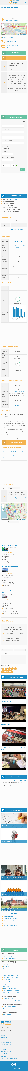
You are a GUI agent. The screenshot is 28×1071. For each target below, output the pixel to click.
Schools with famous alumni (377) (11, 993)
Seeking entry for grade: (8, 157)
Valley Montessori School (14, 496)
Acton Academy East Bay (16, 497)
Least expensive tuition (17, 229)
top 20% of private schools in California (13, 221)
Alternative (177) (7, 982)
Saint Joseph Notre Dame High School (17, 499)
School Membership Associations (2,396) (12, 991)
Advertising (3, 1056)
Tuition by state (7, 1015)
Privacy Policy (17, 1069)
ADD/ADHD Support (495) (9, 984)
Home (2, 1033)
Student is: (5, 146)
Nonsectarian (17, 251)
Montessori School (13, 199)
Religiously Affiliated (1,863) (9, 988)
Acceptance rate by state (9, 1017)
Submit (22, 170)
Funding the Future (8, 916)
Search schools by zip (8, 956)
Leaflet (18, 34)
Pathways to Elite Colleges (10, 919)
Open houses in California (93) (10, 999)
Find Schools (4, 1037)
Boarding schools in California (10, 1009)
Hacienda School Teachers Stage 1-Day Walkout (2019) (14, 781)
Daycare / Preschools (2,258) (10, 973)
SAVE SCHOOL (16, 58)
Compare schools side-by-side (10, 958)
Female (9, 148)
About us (3, 1035)
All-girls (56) (6, 966)
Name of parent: (6, 129)
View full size (4, 37)
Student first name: (7, 135)
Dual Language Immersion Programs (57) (12, 977)
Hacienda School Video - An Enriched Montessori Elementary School (13, 748)
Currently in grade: (7, 151)
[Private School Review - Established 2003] (14, 2)
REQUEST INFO (16, 53)
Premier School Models (9, 921)
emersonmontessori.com (12, 46)
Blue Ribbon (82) (7, 964)
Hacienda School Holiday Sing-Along (8, 701)
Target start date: (6, 163)
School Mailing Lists (5, 1054)
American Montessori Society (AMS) (17, 246)
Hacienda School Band (5, 724)
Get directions (11, 37)
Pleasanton (9, 21)
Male (4, 148)
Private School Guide (6, 1044)
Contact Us (3, 1049)
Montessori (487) (7, 971)
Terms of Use (10, 1069)
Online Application (18, 406)
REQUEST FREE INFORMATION (16, 442)
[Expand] (3, 510)
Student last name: (7, 141)
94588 (16, 21)
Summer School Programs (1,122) (10, 975)
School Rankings (5, 1040)
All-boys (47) (6, 969)
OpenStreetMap (23, 34)
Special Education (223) (8, 980)
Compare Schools (5, 1047)
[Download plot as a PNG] (24, 305)
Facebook (15, 1064)
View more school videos (14, 772)
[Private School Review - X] (12, 1064)
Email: (3, 124)
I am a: (2, 647)
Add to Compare (8, 552)
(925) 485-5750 (12, 42)
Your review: (4, 653)
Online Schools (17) (7, 986)
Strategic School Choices (10, 923)
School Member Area (6, 1051)
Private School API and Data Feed (9, 1058)
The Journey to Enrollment (10, 925)
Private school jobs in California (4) (11, 1001)
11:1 (21, 358)
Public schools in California (9, 1007)
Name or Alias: (17, 647)
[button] (14, 28)
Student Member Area (6, 1042)
